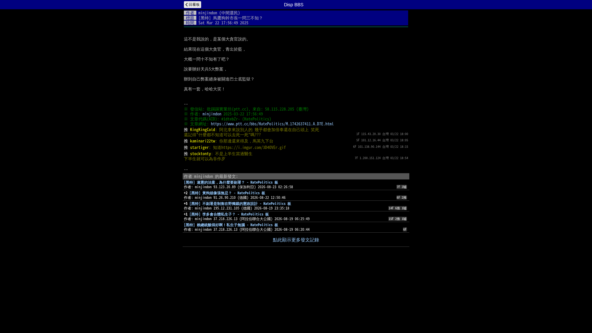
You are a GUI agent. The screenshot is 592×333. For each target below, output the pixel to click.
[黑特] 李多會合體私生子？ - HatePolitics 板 (229, 214)
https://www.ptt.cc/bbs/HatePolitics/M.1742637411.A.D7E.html (272, 124)
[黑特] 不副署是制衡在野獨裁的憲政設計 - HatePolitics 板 (240, 203)
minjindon (207, 13)
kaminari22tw (202, 141)
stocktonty (200, 153)
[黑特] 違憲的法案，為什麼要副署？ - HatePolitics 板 (231, 182)
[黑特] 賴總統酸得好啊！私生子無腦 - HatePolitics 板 (231, 225)
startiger (199, 147)
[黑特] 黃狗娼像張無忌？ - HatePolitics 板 (227, 193)
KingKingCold (202, 129)
